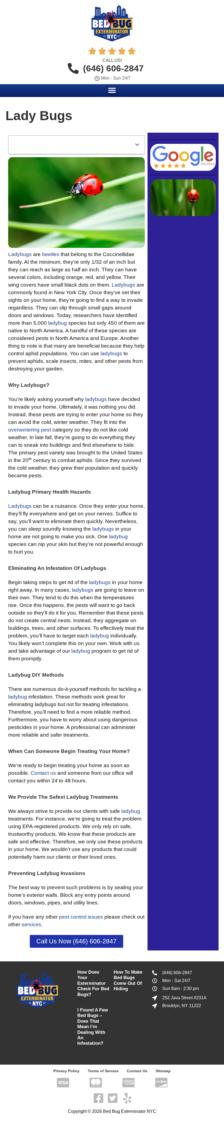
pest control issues (81, 917)
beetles (50, 254)
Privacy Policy (66, 1071)
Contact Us (137, 1071)
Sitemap (163, 1071)
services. (32, 924)
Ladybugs (20, 254)
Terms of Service (103, 1071)
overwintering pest (29, 430)
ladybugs (111, 353)
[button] (112, 90)
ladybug (57, 323)
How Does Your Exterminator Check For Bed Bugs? (93, 983)
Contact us (43, 773)
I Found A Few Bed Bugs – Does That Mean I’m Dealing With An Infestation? (92, 1026)
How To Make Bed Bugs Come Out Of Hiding (128, 980)
